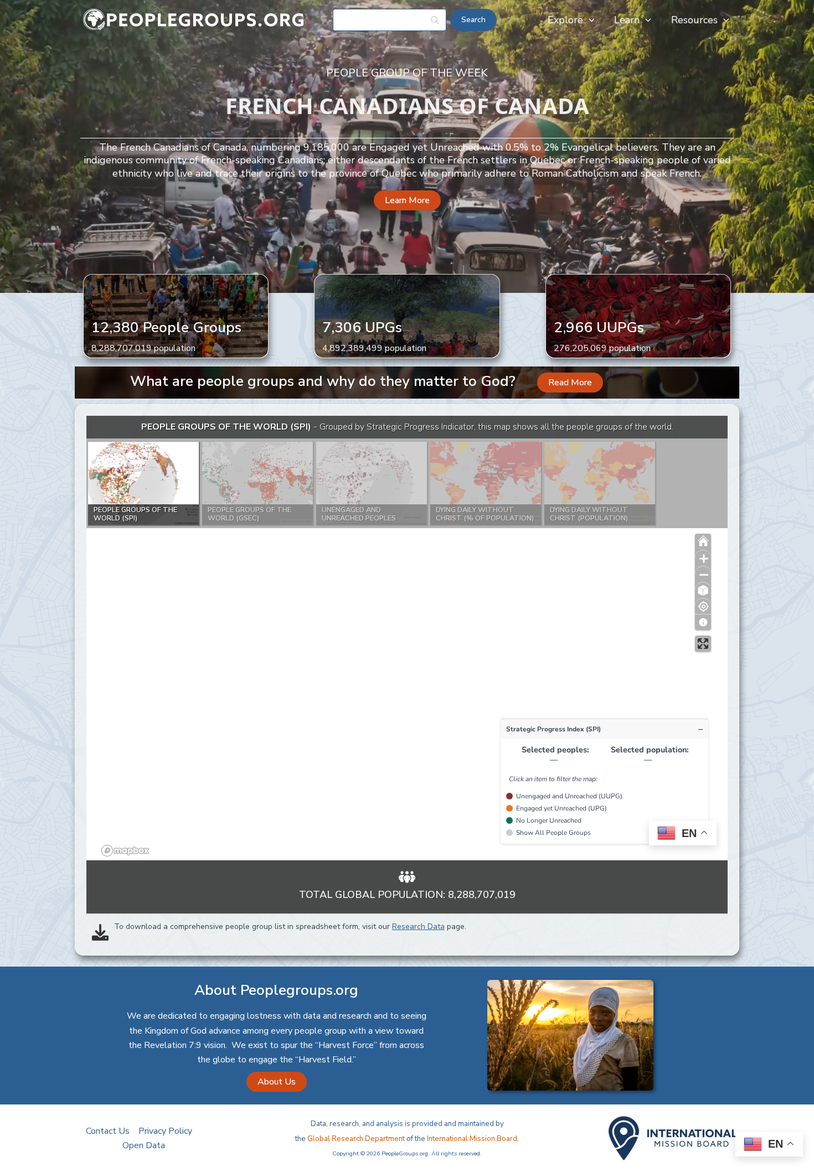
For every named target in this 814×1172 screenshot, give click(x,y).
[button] (589, 20)
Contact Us (108, 1131)
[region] (407, 638)
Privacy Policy (165, 1131)
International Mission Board (472, 1139)
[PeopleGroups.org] (194, 19)
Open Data (143, 1145)
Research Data (418, 926)
